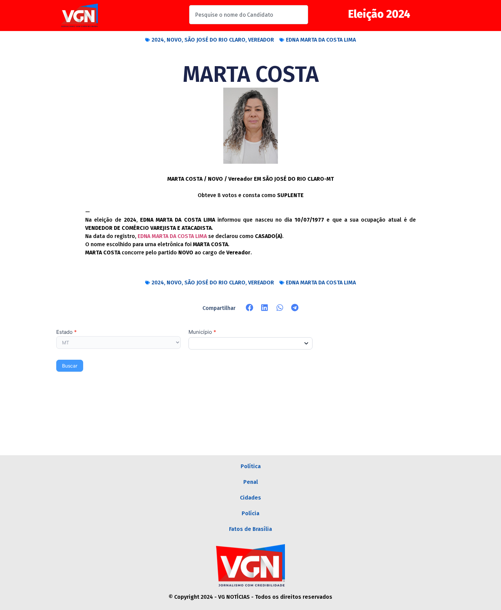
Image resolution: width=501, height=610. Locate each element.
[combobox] (248, 14)
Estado (66, 332)
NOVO (174, 39)
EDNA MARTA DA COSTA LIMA (321, 39)
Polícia (250, 513)
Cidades (250, 497)
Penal (250, 482)
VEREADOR (261, 39)
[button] (250, 308)
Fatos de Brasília (250, 529)
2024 (158, 39)
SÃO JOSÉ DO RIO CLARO (214, 39)
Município (202, 332)
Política (251, 466)
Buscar (69, 366)
